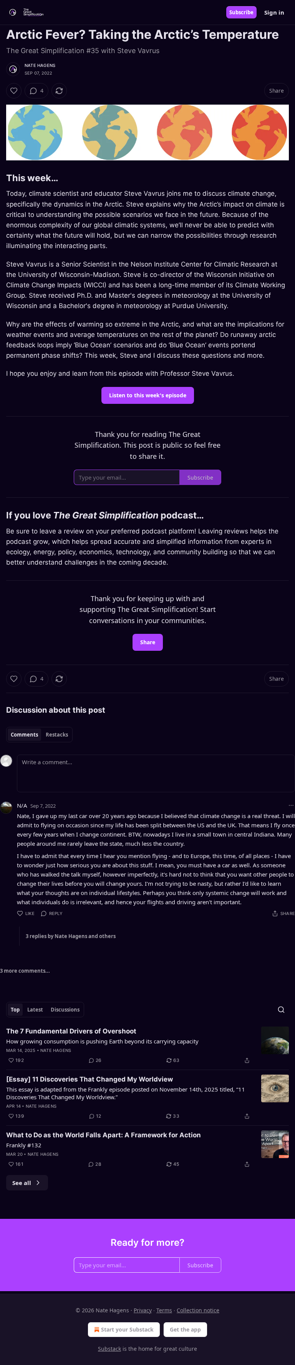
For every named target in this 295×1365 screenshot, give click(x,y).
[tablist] (39, 734)
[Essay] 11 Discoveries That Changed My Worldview (89, 1079)
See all (21, 1183)
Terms (164, 1310)
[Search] (281, 1009)
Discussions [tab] (65, 1009)
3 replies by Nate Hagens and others (71, 936)
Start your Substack (127, 1329)
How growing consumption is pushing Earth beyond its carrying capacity (102, 1041)
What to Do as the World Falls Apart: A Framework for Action (103, 1135)
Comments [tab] (24, 734)
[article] (147, 1046)
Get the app (185, 1329)
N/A (22, 805)
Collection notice (198, 1310)
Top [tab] (15, 1009)
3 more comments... (25, 970)
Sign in (274, 12)
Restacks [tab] (57, 734)
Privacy (143, 1310)
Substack (109, 1348)
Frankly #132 (23, 1145)
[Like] (14, 90)
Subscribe (241, 12)
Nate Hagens (40, 65)
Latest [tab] (35, 1009)
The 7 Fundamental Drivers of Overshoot (71, 1031)
